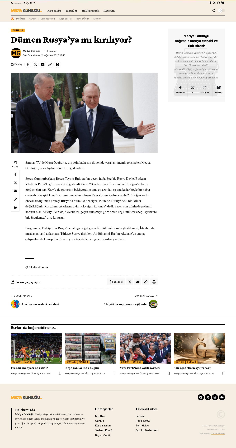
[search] (214, 10)
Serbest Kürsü (48, 18)
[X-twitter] (208, 397)
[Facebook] (210, 3)
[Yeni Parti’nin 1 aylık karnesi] (145, 348)
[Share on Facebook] (27, 64)
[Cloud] (222, 397)
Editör (125, 362)
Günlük (32, 18)
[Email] (42, 64)
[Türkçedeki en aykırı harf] (199, 348)
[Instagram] (218, 3)
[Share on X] (35, 64)
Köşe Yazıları (65, 18)
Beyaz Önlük (83, 18)
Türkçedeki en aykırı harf (192, 368)
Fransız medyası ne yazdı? (29, 368)
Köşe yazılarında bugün (82, 368)
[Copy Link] (50, 64)
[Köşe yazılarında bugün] (90, 348)
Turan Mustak (218, 433)
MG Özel (20, 18)
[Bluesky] (222, 3)
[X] (214, 3)
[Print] (57, 64)
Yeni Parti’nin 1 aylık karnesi (140, 368)
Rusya (45, 267)
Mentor (97, 18)
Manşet (29, 362)
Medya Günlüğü (31, 51)
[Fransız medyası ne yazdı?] (36, 348)
